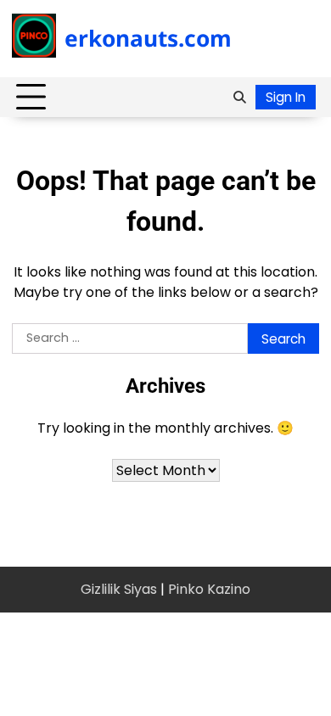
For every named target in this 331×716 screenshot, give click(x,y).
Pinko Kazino (209, 589)
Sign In (286, 97)
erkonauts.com (148, 38)
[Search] (239, 97)
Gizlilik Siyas (119, 589)
